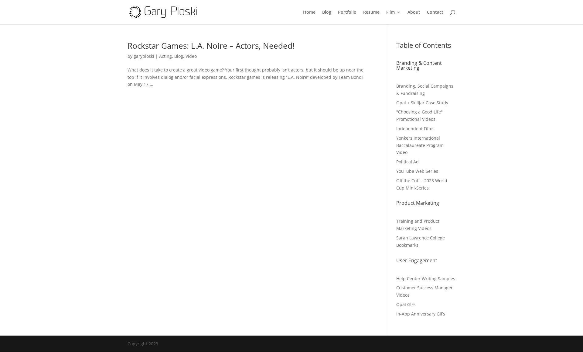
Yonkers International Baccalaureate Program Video (420, 145)
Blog (326, 12)
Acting (165, 56)
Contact (435, 12)
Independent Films (415, 128)
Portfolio (347, 12)
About (413, 12)
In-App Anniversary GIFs (420, 314)
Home (309, 12)
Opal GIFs (406, 304)
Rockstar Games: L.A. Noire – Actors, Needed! (211, 45)
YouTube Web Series (417, 171)
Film (390, 12)
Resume (371, 12)
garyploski (144, 56)
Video (191, 56)
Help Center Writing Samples (425, 278)
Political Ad (407, 162)
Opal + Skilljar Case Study (422, 103)
